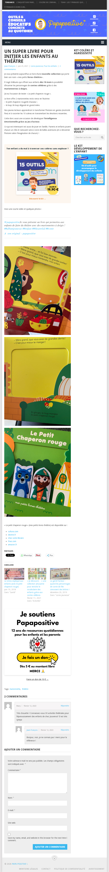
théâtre (25, 689)
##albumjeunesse (13, 228)
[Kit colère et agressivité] (89, 86)
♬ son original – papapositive (20, 233)
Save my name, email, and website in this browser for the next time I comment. (37, 839)
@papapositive (12, 222)
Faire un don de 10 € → (37, 679)
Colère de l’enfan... (48, 2)
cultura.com (13, 531)
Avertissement (96, 869)
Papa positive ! (19, 864)
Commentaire (14, 770)
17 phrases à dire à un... (15, 7)
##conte (50, 228)
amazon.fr (12, 544)
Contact (46, 869)
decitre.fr (12, 535)
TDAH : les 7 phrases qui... (72, 2)
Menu (8, 42)
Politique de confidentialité (69, 869)
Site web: (12, 823)
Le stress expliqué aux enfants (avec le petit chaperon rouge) (13, 584)
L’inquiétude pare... (25, 2)
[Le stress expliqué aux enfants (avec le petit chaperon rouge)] (14, 574)
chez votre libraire (16, 538)
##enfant (27, 228)
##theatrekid (38, 228)
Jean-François (9, 66)
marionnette (15, 689)
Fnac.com (12, 541)
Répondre (65, 706)
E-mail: (11, 810)
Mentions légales (28, 869)
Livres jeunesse (37, 66)
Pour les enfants (50, 66)
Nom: (11, 797)
